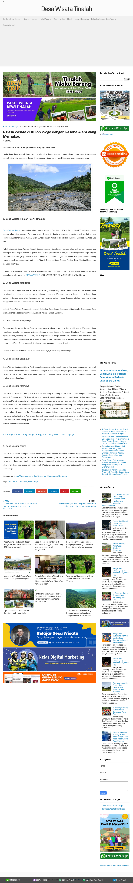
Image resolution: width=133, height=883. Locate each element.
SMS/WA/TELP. (33, 275)
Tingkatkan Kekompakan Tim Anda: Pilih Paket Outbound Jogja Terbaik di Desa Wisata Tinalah (115, 472)
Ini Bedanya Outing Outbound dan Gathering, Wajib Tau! (120, 596)
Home (5, 126)
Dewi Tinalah (13, 482)
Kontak (26, 19)
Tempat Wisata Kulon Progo (113, 809)
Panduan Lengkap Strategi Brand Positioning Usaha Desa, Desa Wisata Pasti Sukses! (120, 736)
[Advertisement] (66, 47)
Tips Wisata (23, 482)
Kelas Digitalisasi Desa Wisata (103, 19)
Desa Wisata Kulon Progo (112, 806)
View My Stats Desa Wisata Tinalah (114, 865)
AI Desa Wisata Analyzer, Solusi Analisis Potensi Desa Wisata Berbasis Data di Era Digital (115, 431)
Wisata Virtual (9, 25)
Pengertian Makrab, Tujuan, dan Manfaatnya (121, 523)
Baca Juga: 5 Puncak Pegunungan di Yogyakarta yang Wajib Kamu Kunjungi (38, 434)
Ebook (69, 19)
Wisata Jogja (13, 126)
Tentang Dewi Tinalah (12, 19)
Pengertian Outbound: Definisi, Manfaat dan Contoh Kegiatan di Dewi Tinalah (120, 638)
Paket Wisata (45, 19)
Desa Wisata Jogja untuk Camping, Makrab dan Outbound (40, 476)
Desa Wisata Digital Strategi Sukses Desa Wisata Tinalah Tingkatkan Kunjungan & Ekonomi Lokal (114, 463)
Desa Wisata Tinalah (66, 9)
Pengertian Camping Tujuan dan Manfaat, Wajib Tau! (121, 571)
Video (62, 19)
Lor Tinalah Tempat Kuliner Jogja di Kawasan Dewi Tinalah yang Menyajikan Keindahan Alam (115, 499)
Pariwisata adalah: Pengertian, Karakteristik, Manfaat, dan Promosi (120, 687)
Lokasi (34, 19)
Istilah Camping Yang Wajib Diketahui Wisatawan (119, 547)
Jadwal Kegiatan (82, 19)
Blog (55, 19)
